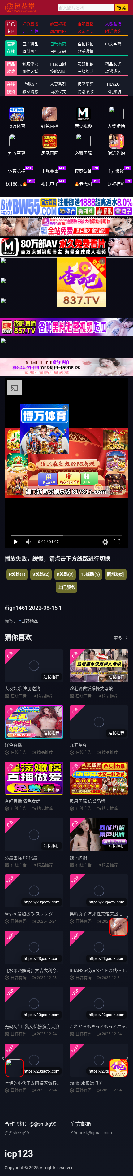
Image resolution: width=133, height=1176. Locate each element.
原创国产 (30, 51)
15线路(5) (90, 574)
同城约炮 (115, 574)
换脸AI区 (58, 71)
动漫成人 (113, 71)
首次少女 (58, 91)
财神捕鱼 (116, 184)
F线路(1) (17, 574)
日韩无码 (58, 51)
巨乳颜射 (113, 91)
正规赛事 (49, 171)
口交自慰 (58, 64)
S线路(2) (40, 574)
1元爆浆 (116, 171)
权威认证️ (83, 171)
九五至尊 (78, 745)
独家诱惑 (30, 91)
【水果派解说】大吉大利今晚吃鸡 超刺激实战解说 (53, 970)
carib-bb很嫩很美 (86, 1083)
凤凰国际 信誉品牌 (87, 801)
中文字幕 (113, 44)
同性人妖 (30, 71)
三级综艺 (86, 71)
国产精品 (30, 44)
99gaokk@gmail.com (91, 1132)
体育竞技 (16, 171)
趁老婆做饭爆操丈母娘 (91, 688)
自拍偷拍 (86, 44)
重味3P (30, 84)
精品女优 (113, 64)
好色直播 (13, 745)
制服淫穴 (30, 64)
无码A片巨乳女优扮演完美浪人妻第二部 (43, 1026)
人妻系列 (58, 84)
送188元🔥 (16, 184)
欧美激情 (86, 51)
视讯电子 (49, 184)
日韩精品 (29, 620)
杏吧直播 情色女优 (22, 801)
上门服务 (66, 587)
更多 (118, 638)
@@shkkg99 (17, 1132)
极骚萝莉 (86, 84)
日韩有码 (58, 44)
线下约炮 (78, 857)
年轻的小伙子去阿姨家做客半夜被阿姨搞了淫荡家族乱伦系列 (63, 1083)
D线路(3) (65, 574)
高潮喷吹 (86, 91)
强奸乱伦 (86, 64)
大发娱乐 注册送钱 (22, 688)
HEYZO (113, 84)
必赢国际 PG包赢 (21, 857)
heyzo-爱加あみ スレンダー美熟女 (37, 913)
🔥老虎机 (83, 184)
